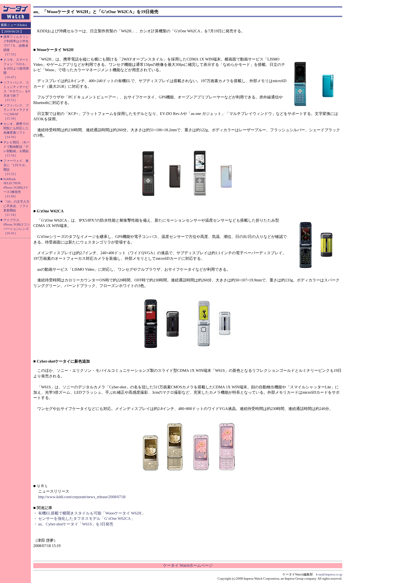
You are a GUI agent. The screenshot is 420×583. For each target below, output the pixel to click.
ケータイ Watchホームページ (188, 565)
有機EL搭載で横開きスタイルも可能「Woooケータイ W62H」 (91, 513)
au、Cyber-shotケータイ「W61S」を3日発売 (75, 524)
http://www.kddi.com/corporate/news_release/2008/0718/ (82, 497)
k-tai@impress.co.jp (329, 574)
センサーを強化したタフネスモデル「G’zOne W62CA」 (86, 518)
